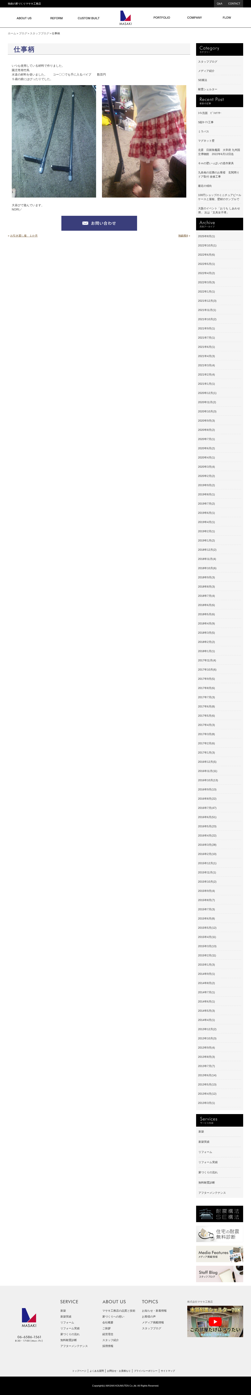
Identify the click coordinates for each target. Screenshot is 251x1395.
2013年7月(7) (206, 1066)
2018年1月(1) (206, 651)
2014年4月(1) (206, 1019)
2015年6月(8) (206, 918)
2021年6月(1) (206, 346)
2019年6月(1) (206, 512)
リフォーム (205, 1152)
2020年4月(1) (206, 457)
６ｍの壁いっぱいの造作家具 (216, 163)
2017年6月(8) (206, 706)
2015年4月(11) (207, 937)
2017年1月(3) (206, 752)
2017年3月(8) (206, 734)
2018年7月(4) (206, 595)
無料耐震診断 (206, 1182)
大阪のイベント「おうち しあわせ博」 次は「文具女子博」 (219, 210)
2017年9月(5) (206, 678)
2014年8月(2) (206, 983)
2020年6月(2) (206, 448)
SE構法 (202, 80)
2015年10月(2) (207, 881)
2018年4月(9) (206, 623)
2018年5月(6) (206, 614)
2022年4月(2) (206, 273)
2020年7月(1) (206, 439)
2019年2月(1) (206, 531)
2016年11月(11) (207, 771)
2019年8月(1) (206, 494)
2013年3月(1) (206, 1102)
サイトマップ (168, 1370)
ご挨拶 (106, 1328)
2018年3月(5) (206, 632)
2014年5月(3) (206, 1010)
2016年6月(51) (207, 817)
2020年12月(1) (207, 393)
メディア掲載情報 (153, 1322)
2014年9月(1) (206, 973)
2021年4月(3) (206, 356)
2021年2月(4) (206, 374)
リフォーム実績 (208, 1162)
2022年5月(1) (206, 263)
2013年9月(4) (206, 1047)
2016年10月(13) (208, 780)
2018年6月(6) (206, 605)
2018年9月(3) (206, 577)
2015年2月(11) (207, 955)
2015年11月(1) (207, 872)
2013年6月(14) (207, 1075)
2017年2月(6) (206, 743)
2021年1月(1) (206, 383)
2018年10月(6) (207, 568)
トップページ (79, 1370)
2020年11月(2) (207, 402)
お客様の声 (149, 1316)
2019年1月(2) (206, 540)
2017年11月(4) (207, 660)
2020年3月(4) (206, 466)
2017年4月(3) (206, 724)
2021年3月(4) (206, 365)
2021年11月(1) (207, 310)
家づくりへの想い (113, 1316)
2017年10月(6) (207, 669)
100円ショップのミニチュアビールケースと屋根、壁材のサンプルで (219, 197)
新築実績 (203, 1141)
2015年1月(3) (206, 964)
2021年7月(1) (206, 337)
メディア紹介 (206, 70)
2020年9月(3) (206, 420)
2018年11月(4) (207, 558)
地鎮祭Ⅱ (183, 235)
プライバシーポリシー (145, 1370)
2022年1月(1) (206, 291)
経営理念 (107, 1334)
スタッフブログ (39, 33)
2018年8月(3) (206, 586)
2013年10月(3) (207, 1038)
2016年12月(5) (207, 761)
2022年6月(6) (206, 254)
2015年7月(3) (206, 909)
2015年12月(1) (207, 863)
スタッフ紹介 (110, 1340)
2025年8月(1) (206, 236)
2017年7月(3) (206, 697)
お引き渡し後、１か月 (24, 235)
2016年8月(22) (207, 798)
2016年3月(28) (207, 844)
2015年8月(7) (206, 900)
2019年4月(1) (206, 522)
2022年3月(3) (206, 282)
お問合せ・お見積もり (119, 1370)
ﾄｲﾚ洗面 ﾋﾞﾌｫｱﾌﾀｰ (209, 113)
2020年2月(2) (206, 475)
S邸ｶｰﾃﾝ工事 (206, 122)
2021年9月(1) (206, 328)
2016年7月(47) (207, 807)
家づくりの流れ (208, 1172)
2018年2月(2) (206, 641)
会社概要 (107, 1322)
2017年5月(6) (206, 715)
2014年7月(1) (206, 992)
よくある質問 (97, 1370)
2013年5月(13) (207, 1084)
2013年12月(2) (207, 1029)
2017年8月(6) (206, 688)
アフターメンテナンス (212, 1192)
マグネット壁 (206, 140)
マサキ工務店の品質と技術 (118, 1310)
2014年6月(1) (206, 1001)
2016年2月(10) (207, 854)
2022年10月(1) (207, 245)
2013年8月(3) (206, 1056)
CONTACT (234, 3)
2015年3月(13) (207, 946)
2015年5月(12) (207, 927)
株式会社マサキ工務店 (200, 1301)
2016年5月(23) (207, 826)
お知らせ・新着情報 (154, 1310)
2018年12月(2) (207, 549)
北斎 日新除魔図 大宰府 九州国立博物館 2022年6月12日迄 (219, 152)
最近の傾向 (205, 185)
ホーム (12, 33)
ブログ (23, 33)
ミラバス (203, 131)
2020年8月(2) (206, 429)
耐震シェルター (207, 89)
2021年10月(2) (207, 319)
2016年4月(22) (207, 835)
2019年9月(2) (206, 485)
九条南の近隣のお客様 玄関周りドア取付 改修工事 (218, 174)
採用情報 (107, 1346)
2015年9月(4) (206, 890)
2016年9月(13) (207, 789)
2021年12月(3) (207, 300)
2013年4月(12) (207, 1093)
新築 (201, 1131)
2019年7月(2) (206, 503)
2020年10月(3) (207, 411)
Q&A (219, 3)
